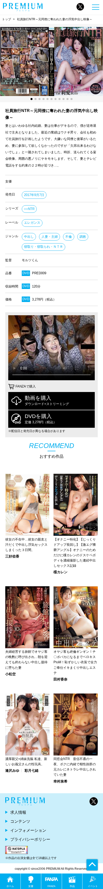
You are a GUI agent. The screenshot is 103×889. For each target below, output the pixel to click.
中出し (29, 236)
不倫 (68, 236)
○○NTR (29, 209)
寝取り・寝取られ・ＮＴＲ (43, 246)
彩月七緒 (31, 770)
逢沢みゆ (12, 770)
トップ (6, 19)
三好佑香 (12, 556)
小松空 (10, 674)
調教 (83, 236)
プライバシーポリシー (30, 839)
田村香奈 (61, 679)
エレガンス (32, 222)
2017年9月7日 (34, 195)
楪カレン (61, 572)
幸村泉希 (61, 781)
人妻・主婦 (50, 236)
